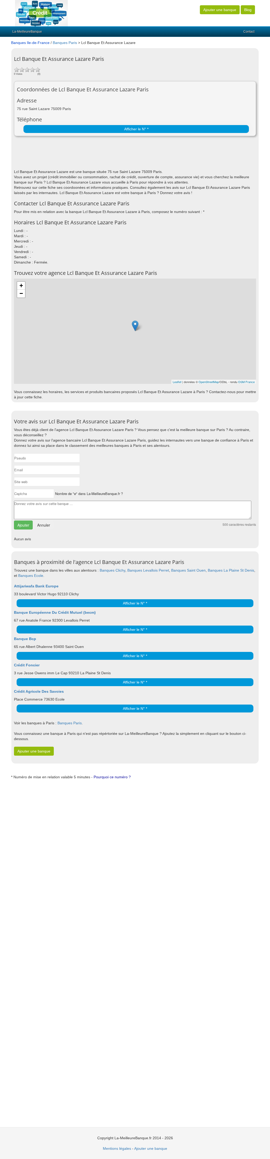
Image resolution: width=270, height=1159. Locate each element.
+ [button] (21, 285)
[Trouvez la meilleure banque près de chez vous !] (41, 13)
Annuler (43, 525)
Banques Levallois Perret (148, 570)
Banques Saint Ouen (188, 570)
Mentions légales (117, 1148)
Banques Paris (65, 43)
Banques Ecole (30, 575)
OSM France (246, 382)
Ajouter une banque (219, 10)
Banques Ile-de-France (30, 43)
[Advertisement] (75, 156)
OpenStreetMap (209, 382)
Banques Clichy (112, 570)
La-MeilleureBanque (27, 31)
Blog (248, 10)
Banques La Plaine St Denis (231, 570)
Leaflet (177, 382)
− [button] (21, 293)
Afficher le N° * (136, 129)
